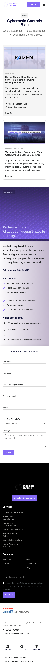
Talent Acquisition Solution (11, 545)
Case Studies (11, 73)
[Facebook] (21, 646)
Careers (6, 564)
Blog (28, 560)
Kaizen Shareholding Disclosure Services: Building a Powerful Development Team (21, 80)
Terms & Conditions (11, 661)
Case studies (32, 564)
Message (6, 430)
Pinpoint (36, 649)
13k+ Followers (21, 612)
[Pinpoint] (36, 646)
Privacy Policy (27, 661)
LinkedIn (7, 649)
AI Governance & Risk (13, 512)
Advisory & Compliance (8, 517)
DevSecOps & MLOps (13, 529)
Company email (9, 396)
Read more (9, 176)
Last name (7, 373)
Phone (5, 407)
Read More (9, 113)
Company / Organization (13, 385)
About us (7, 560)
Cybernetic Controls (17, 658)
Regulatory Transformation (9, 524)
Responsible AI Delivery (10, 534)
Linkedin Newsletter (14, 148)
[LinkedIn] (7, 646)
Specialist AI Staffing (12, 540)
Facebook (22, 649)
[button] (44, 4)
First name (7, 362)
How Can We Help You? (12, 419)
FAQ (28, 567)
